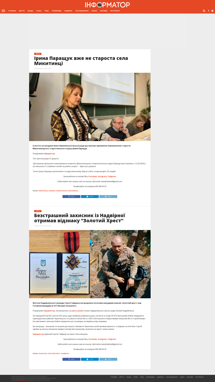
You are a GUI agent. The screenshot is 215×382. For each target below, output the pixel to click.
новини (51, 191)
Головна (12, 11)
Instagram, (102, 176)
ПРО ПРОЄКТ (115, 11)
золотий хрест (53, 353)
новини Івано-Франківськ (67, 191)
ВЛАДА (30, 11)
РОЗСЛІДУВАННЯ (81, 11)
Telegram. (112, 176)
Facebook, (93, 176)
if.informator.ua (21, 380)
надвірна (65, 353)
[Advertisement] (107, 30)
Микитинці (43, 191)
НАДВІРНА (68, 11)
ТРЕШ (46, 11)
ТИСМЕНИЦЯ (56, 11)
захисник (42, 353)
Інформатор (49, 153)
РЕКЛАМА (103, 11)
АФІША (94, 11)
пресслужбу (77, 310)
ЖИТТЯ (22, 11)
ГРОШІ (38, 11)
